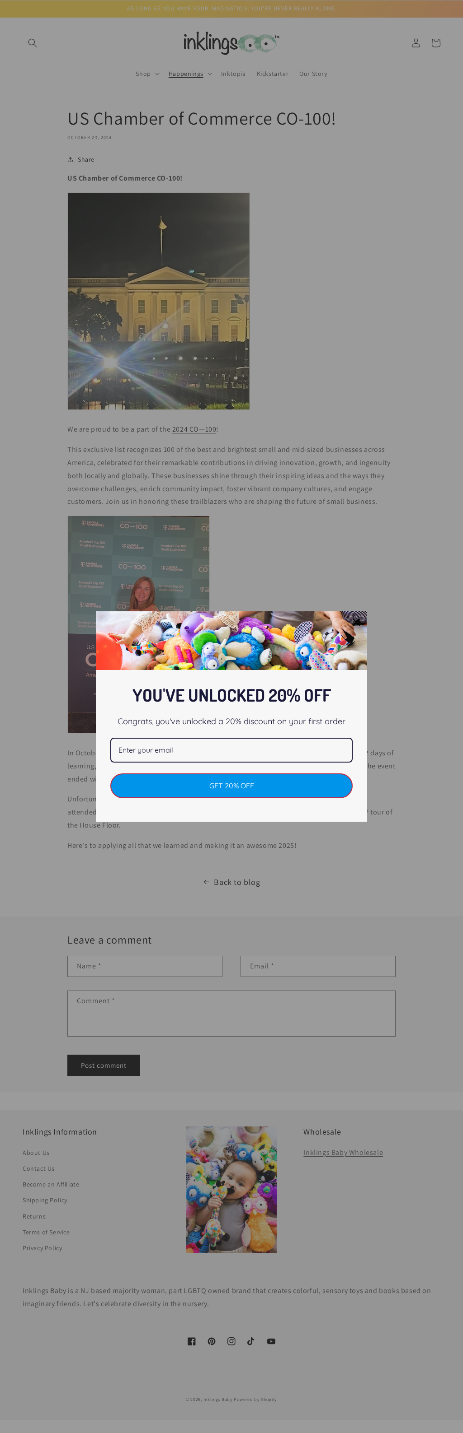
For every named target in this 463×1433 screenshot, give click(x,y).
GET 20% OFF (231, 785)
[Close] (356, 622)
